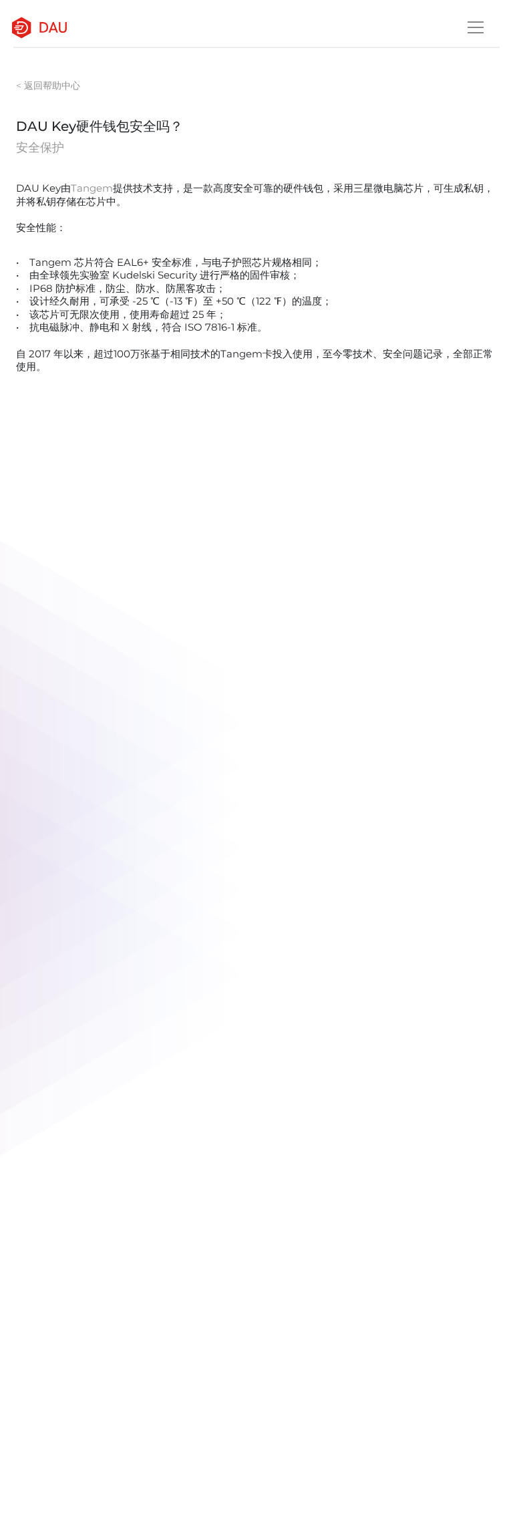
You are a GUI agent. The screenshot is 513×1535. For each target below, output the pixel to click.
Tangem (92, 188)
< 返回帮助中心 (48, 85)
